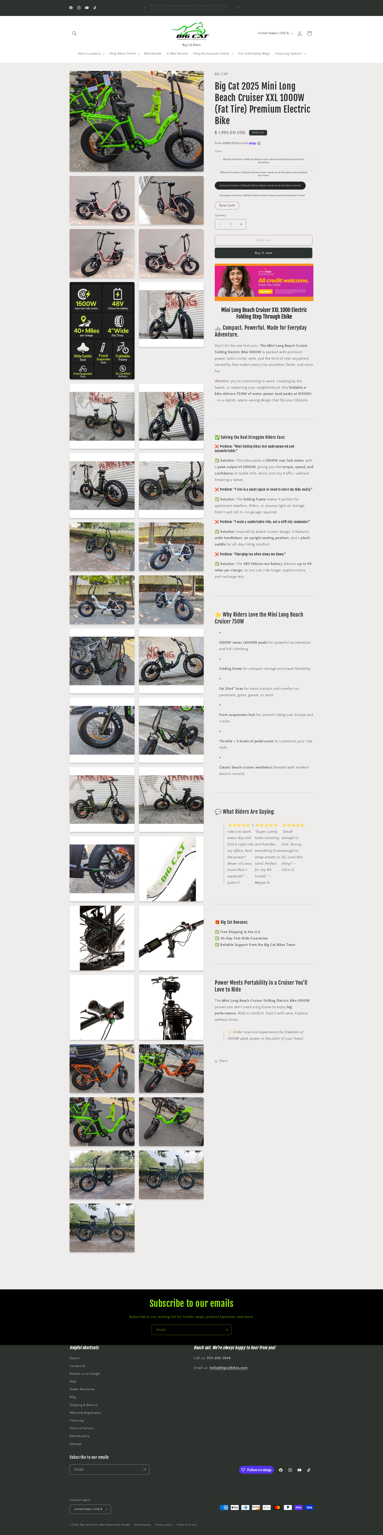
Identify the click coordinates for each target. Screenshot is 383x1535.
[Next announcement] (239, 8)
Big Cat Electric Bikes (93, 1524)
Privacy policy (164, 1524)
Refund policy (80, 1436)
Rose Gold (227, 205)
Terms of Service (82, 1428)
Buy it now (263, 253)
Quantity (220, 215)
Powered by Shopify (118, 1524)
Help (73, 1381)
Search (75, 1358)
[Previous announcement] (144, 8)
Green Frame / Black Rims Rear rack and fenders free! (262, 187)
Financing (77, 1420)
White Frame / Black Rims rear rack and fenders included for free (263, 175)
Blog (73, 1397)
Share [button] (223, 1061)
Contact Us (78, 1366)
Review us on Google (85, 1374)
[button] (74, 33)
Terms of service (187, 1524)
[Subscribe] (226, 1330)
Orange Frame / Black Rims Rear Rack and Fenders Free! (264, 197)
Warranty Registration (85, 1413)
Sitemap (75, 1444)
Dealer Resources (82, 1389)
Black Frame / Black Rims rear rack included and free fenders (263, 162)
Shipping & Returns (84, 1405)
